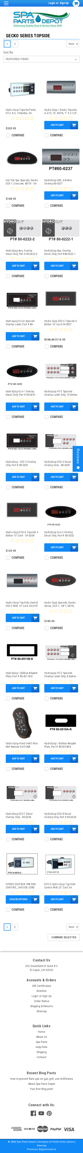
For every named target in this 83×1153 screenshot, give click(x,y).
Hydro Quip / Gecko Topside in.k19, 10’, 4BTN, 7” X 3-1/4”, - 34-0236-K (60, 111)
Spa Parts (41, 1042)
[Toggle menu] (6, 6)
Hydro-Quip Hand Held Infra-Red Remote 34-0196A (22, 745)
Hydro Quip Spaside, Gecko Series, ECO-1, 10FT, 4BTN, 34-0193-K (59, 604)
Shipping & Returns (41, 1006)
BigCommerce (47, 1149)
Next (72, 43)
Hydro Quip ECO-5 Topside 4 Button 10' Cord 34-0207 (60, 323)
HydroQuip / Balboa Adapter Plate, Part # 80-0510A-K (60, 745)
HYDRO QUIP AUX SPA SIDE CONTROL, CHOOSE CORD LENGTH (21, 886)
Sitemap (41, 1011)
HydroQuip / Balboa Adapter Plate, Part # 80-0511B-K (22, 674)
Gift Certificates (41, 985)
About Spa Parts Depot (41, 1083)
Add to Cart (57, 125)
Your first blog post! (41, 1089)
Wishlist (41, 991)
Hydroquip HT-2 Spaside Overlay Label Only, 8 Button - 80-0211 (60, 674)
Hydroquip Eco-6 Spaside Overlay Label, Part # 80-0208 (20, 323)
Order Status (41, 1001)
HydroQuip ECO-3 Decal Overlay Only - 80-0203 (57, 463)
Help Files (41, 1047)
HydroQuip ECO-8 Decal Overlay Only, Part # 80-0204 (60, 815)
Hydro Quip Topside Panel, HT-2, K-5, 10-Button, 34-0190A (21, 111)
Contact (41, 1057)
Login (51, 3)
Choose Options (18, 899)
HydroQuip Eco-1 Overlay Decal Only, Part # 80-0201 (21, 393)
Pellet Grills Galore (63, 1141)
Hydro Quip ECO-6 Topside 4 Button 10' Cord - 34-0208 (22, 534)
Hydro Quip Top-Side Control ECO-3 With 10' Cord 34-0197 (22, 604)
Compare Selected (63, 937)
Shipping (42, 1052)
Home (41, 1031)
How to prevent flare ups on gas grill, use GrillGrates (41, 1078)
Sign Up (64, 3)
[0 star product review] (22, 121)
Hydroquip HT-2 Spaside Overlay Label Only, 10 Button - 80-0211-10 (60, 393)
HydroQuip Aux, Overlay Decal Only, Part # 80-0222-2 (22, 252)
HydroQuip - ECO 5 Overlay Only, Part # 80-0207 (21, 463)
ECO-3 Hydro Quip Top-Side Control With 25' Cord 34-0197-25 (59, 886)
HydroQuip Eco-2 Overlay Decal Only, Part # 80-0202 (59, 534)
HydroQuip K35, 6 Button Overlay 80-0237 (58, 182)
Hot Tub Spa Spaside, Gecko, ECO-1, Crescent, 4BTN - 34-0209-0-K (22, 182)
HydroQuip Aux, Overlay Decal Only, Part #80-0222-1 (59, 252)
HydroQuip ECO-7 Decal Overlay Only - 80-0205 (19, 815)
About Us (41, 1036)
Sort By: (8, 52)
